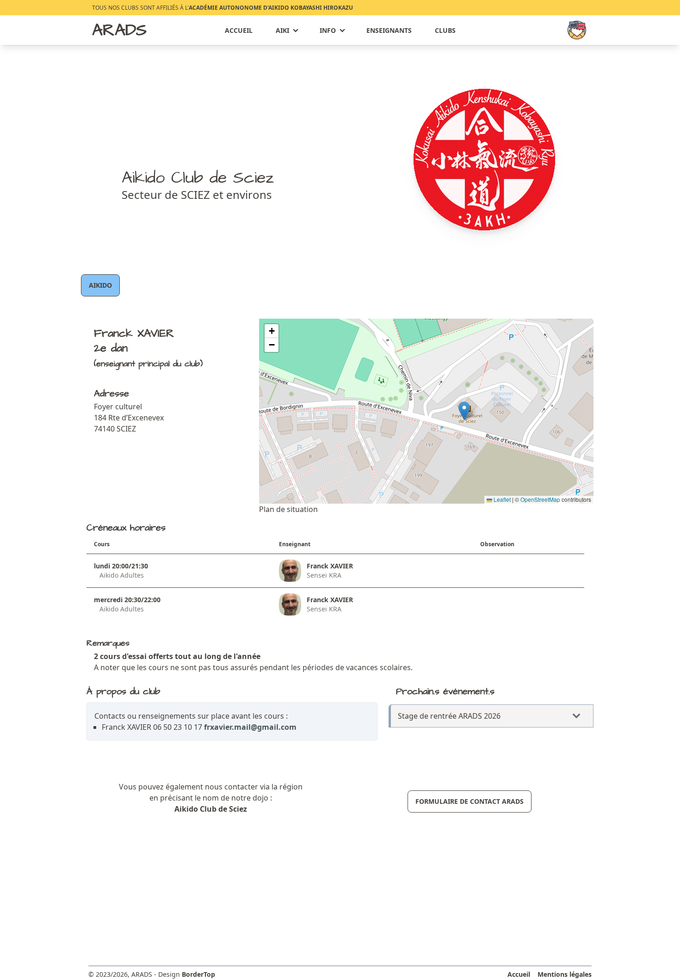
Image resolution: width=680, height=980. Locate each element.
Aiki (282, 30)
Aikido (100, 285)
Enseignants (389, 30)
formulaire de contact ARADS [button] (469, 801)
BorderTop (198, 974)
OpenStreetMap (540, 499)
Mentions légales (565, 974)
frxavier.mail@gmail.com (250, 727)
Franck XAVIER (330, 565)
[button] (464, 410)
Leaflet (501, 499)
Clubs (445, 30)
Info (328, 30)
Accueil (239, 30)
